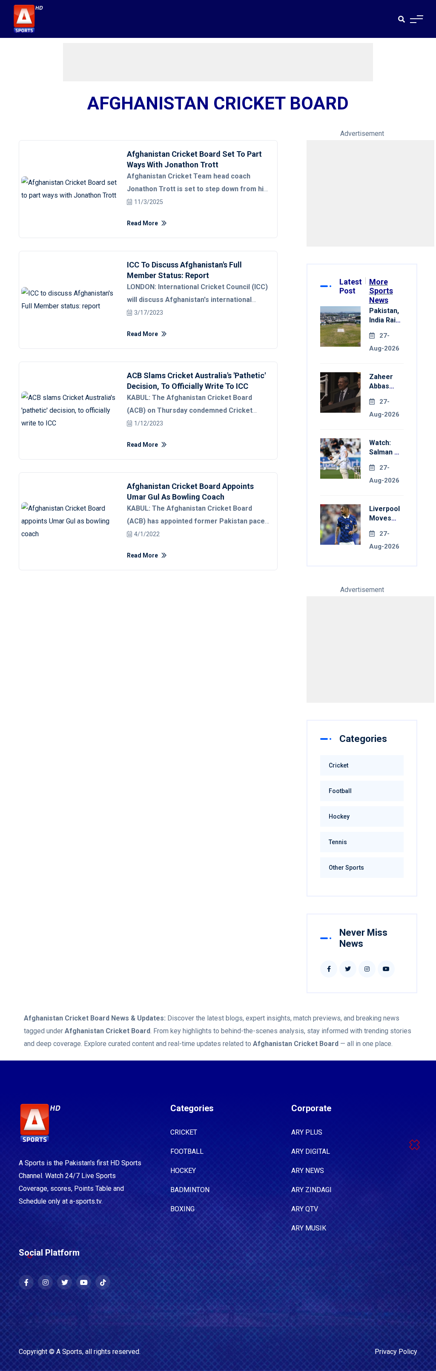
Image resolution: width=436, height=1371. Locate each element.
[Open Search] (401, 19)
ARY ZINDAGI (311, 1190)
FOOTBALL (187, 1151)
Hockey (339, 816)
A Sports (69, 1352)
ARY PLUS (306, 1132)
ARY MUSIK (308, 1228)
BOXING (182, 1209)
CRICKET (183, 1132)
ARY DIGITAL (310, 1151)
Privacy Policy (396, 1352)
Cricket (338, 765)
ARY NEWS (307, 1171)
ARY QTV (304, 1209)
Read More (143, 223)
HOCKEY (183, 1171)
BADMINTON (189, 1190)
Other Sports (346, 867)
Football (340, 791)
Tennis (338, 842)
